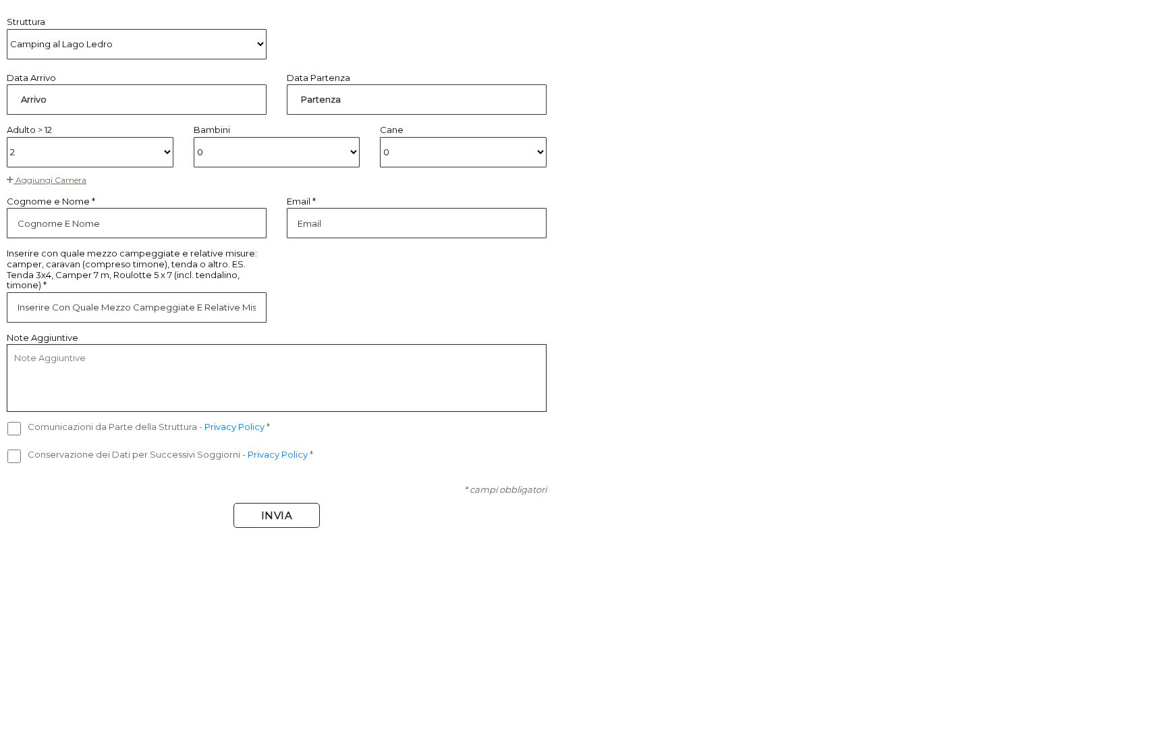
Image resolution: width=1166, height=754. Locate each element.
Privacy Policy (235, 426)
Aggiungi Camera (49, 180)
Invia (277, 515)
